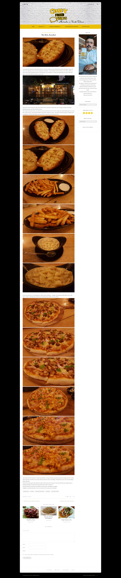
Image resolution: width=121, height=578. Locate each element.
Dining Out (41, 26)
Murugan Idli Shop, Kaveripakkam (48, 517)
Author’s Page (85, 26)
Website (24, 550)
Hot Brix (32, 491)
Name (24, 544)
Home (33, 26)
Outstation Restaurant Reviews (48, 32)
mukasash (48, 491)
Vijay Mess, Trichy (31, 520)
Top (97, 575)
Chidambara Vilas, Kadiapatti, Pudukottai (31, 501)
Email (24, 547)
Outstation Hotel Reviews (71, 26)
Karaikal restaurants (39, 491)
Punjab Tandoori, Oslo (66, 520)
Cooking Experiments (54, 26)
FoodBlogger (26, 491)
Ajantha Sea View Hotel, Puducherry (67, 501)
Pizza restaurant (55, 491)
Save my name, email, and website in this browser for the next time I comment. (39, 554)
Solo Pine (30, 575)
